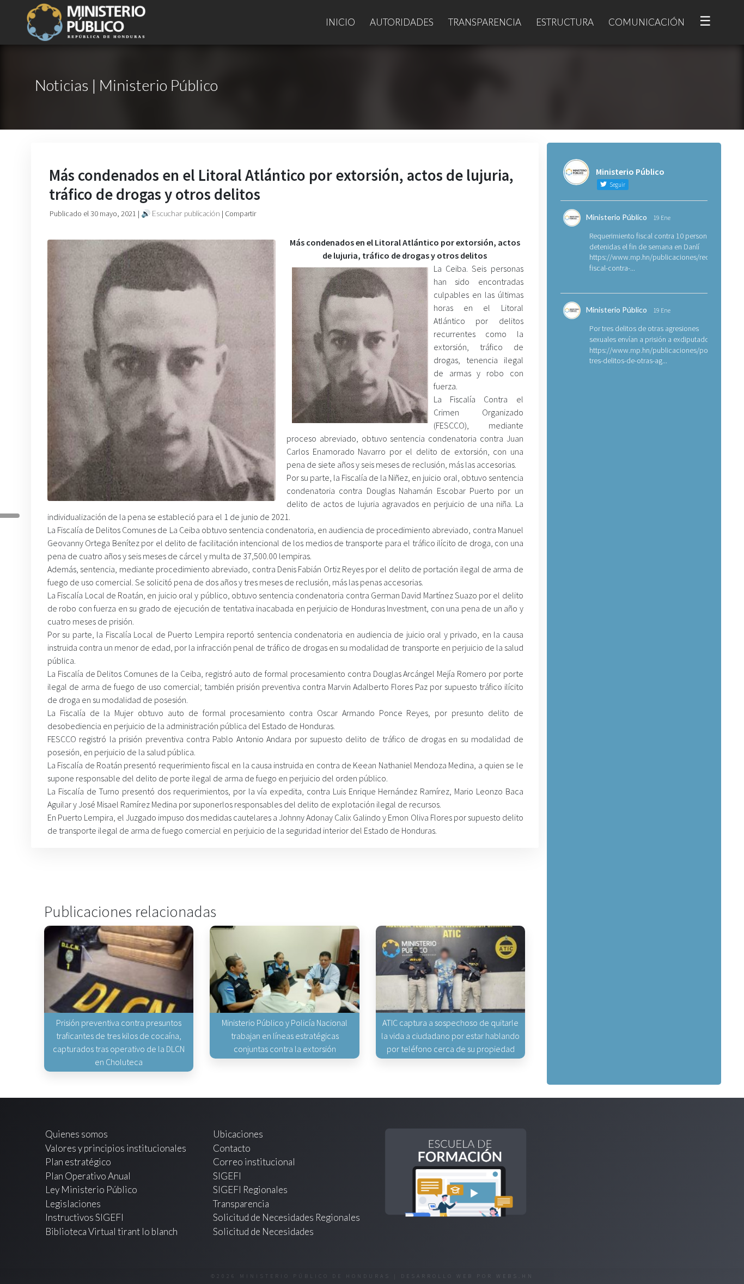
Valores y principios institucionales (115, 1148)
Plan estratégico (79, 1161)
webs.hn (515, 1276)
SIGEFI (227, 1176)
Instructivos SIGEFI (84, 1217)
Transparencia (484, 22)
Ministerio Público (616, 217)
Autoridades (402, 22)
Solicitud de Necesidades (263, 1231)
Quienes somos (76, 1134)
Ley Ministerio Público (91, 1189)
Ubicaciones (238, 1134)
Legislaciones (73, 1203)
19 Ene (661, 217)
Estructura (565, 22)
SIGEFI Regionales (250, 1189)
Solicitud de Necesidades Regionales (286, 1217)
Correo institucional (254, 1161)
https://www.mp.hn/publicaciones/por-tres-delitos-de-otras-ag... (650, 355)
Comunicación (646, 22)
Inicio (340, 22)
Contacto (232, 1148)
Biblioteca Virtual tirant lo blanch (111, 1231)
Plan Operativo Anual (88, 1176)
